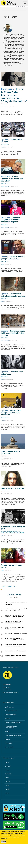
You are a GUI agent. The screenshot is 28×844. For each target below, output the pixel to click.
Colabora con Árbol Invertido (13, 722)
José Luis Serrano (10, 532)
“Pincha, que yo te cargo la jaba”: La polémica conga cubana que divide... (14, 615)
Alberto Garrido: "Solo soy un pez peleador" (12, 178)
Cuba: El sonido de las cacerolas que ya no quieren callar (16, 603)
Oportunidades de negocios (13, 735)
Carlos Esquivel (20, 532)
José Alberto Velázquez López (9, 531)
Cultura (2, 107)
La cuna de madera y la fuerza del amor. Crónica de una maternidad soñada (15, 645)
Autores (7, 731)
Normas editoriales (10, 714)
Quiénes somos (9, 707)
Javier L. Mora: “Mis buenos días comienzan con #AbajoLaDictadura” (14, 95)
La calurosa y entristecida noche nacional (13, 294)
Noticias (7, 770)
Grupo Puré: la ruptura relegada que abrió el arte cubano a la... (14, 628)
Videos (7, 793)
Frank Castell (5, 104)
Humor (7, 777)
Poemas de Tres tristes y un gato (13, 527)
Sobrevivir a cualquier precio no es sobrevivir (10, 412)
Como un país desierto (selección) (10, 452)
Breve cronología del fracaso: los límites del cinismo (13, 333)
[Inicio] (8, 3)
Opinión (4, 139)
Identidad (7, 718)
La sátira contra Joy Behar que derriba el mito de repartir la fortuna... (16, 609)
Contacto (7, 739)
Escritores (7, 89)
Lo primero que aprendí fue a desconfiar (15, 651)
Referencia (6, 687)
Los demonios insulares (11, 140)
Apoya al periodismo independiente (11, 727)
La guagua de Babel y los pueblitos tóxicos (13, 257)
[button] (17, 6)
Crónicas (2, 340)
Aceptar (3, 841)
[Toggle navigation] (25, 2)
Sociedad (3, 147)
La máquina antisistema (11, 565)
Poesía (2, 458)
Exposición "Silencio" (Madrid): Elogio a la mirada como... (15, 656)
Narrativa (7, 789)
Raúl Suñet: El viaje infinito (12, 488)
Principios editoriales (11, 711)
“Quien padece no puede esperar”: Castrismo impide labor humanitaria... (15, 639)
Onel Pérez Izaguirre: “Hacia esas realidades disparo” (11, 219)
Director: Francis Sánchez (10, 692)
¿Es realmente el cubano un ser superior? (16, 633)
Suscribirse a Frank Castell (1, 589)
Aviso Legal (8, 743)
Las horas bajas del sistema (12, 372)
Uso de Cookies (9, 747)
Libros (4, 256)
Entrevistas (6, 107)
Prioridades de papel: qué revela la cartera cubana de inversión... (14, 622)
